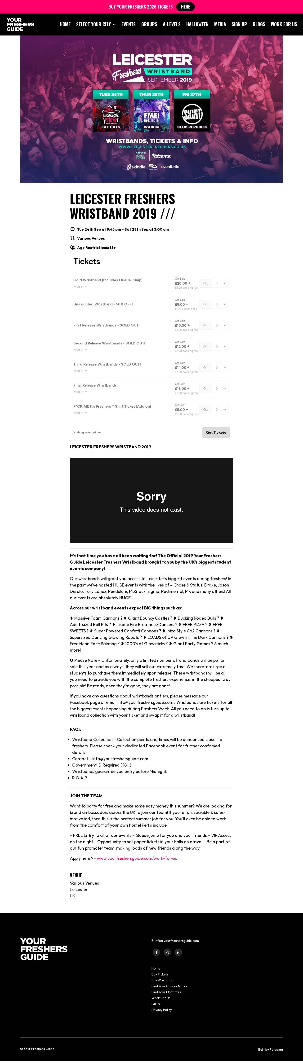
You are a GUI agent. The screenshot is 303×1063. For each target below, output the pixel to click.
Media (220, 24)
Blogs (259, 24)
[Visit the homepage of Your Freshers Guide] (19, 24)
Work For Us (284, 24)
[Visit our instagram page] (167, 952)
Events (128, 24)
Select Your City (93, 24)
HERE (185, 7)
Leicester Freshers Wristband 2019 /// (123, 205)
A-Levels (172, 24)
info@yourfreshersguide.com (177, 941)
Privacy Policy (162, 1010)
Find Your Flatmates (166, 992)
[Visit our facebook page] (156, 952)
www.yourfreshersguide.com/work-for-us (137, 858)
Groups (149, 24)
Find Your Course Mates (169, 986)
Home (65, 24)
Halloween (197, 24)
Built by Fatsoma (270, 1049)
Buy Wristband (162, 980)
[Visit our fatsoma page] (178, 952)
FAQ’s (156, 1004)
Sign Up (239, 24)
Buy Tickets (160, 974)
